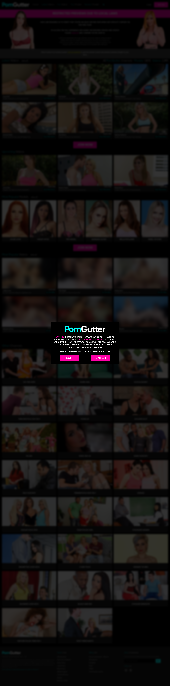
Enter (100, 358)
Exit (69, 358)
